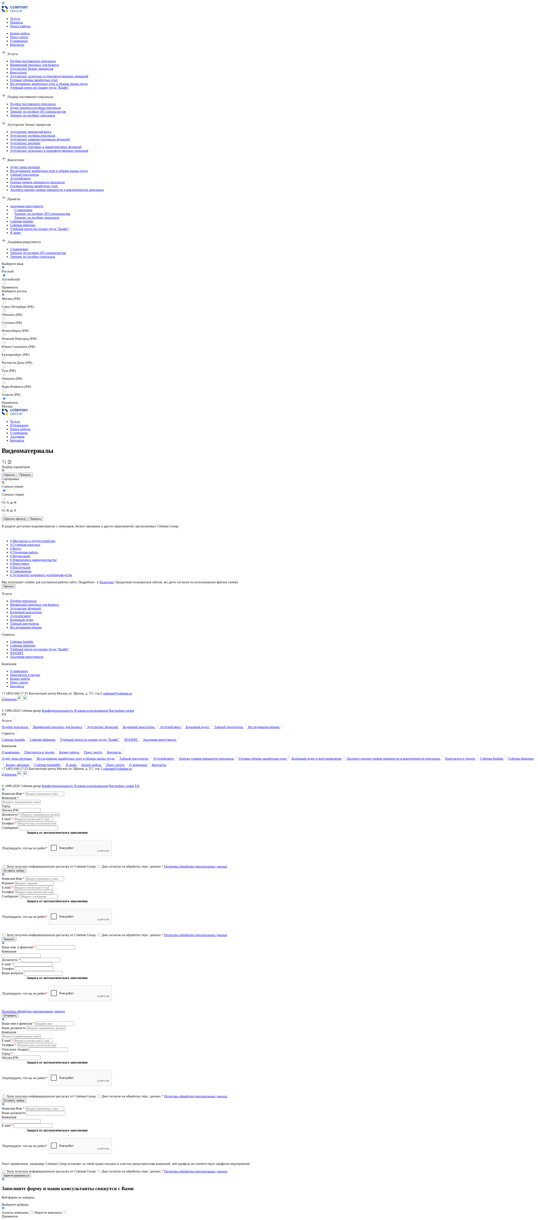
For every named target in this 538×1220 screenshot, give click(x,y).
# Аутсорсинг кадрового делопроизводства (41, 575)
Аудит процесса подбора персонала (35, 108)
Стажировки (23, 210)
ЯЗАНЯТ (17, 653)
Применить (10, 402)
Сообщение (10, 828)
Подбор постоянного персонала (33, 61)
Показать (25, 474)
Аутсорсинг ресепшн (25, 143)
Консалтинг (18, 72)
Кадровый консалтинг (26, 612)
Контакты (17, 44)
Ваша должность (14, 1028)
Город (6, 806)
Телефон (9, 823)
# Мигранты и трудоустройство (32, 541)
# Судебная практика (25, 544)
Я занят (15, 232)
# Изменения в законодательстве (33, 560)
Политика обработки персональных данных (195, 866)
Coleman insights (21, 221)
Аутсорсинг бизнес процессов (31, 68)
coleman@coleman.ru (117, 693)
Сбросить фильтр (14, 518)
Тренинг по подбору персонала (32, 115)
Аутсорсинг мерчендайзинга (30, 132)
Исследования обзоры (26, 627)
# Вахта (15, 548)
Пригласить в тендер (25, 675)
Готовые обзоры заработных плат (34, 80)
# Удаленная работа (24, 552)
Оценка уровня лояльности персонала (37, 182)
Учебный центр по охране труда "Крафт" (39, 87)
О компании (19, 41)
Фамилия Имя (13, 793)
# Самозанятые (21, 571)
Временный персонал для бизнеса (34, 65)
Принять (8, 586)
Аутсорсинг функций (25, 608)
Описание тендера (15, 1049)
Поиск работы (20, 26)
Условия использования (91, 710)
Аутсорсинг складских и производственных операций (49, 76)
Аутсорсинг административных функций (40, 139)
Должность (11, 814)
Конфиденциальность (57, 710)
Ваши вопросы (13, 973)
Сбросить (9, 474)
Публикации (19, 425)
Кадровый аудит (21, 620)
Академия (17, 436)
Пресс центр (19, 682)
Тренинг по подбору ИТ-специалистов (38, 111)
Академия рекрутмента (26, 206)
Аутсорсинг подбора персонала (32, 135)
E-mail (7, 819)
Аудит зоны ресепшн (25, 167)
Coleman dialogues (23, 225)
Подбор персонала (23, 601)
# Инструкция (20, 567)
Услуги (15, 18)
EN (137, 786)
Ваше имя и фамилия (18, 947)
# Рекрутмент (19, 563)
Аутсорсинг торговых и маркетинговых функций (46, 147)
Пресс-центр (19, 37)
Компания (10, 798)
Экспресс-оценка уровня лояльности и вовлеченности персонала (57, 190)
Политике (106, 582)
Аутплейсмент (20, 178)
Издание (8, 883)
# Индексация (20, 556)
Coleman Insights (21, 641)
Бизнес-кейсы (20, 33)
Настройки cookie (121, 710)
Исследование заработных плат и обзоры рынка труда (49, 84)
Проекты (16, 22)
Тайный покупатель (24, 174)
